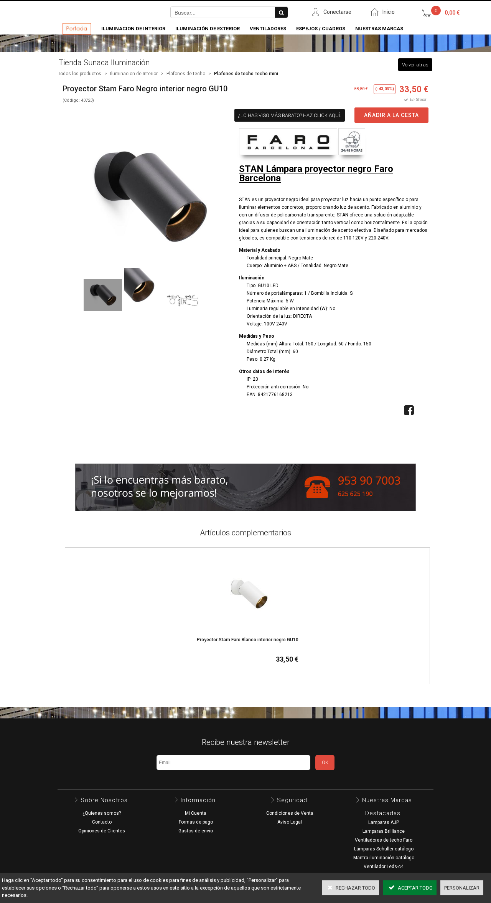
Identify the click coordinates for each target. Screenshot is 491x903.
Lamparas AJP (383, 822)
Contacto (102, 822)
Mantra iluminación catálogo (383, 857)
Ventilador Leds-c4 (384, 866)
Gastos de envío (195, 831)
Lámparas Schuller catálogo (384, 849)
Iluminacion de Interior (133, 28)
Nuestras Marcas (379, 28)
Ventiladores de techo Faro (383, 840)
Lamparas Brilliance (383, 831)
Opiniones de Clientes (101, 831)
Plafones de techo (185, 73)
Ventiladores (268, 28)
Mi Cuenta (195, 813)
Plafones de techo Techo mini (246, 73)
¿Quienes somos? (101, 813)
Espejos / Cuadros (320, 28)
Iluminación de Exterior (207, 28)
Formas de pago (196, 822)
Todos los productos (79, 73)
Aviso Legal (289, 822)
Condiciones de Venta (289, 813)
